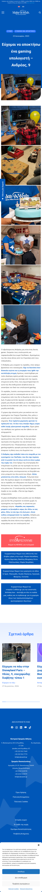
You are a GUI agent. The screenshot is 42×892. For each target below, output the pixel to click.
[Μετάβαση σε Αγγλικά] (19, 6)
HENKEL (19, 545)
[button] (39, 845)
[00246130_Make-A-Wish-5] (21, 285)
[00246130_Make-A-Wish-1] (21, 165)
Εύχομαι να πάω (8, 683)
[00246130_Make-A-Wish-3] (21, 205)
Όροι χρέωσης (30, 2)
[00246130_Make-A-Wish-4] (21, 245)
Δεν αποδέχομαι (21, 878)
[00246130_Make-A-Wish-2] (21, 125)
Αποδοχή (21, 872)
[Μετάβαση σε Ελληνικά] (23, 6)
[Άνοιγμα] (3, 12)
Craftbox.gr (17, 589)
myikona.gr (22, 595)
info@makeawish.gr (21, 757)
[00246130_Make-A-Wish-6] (21, 324)
